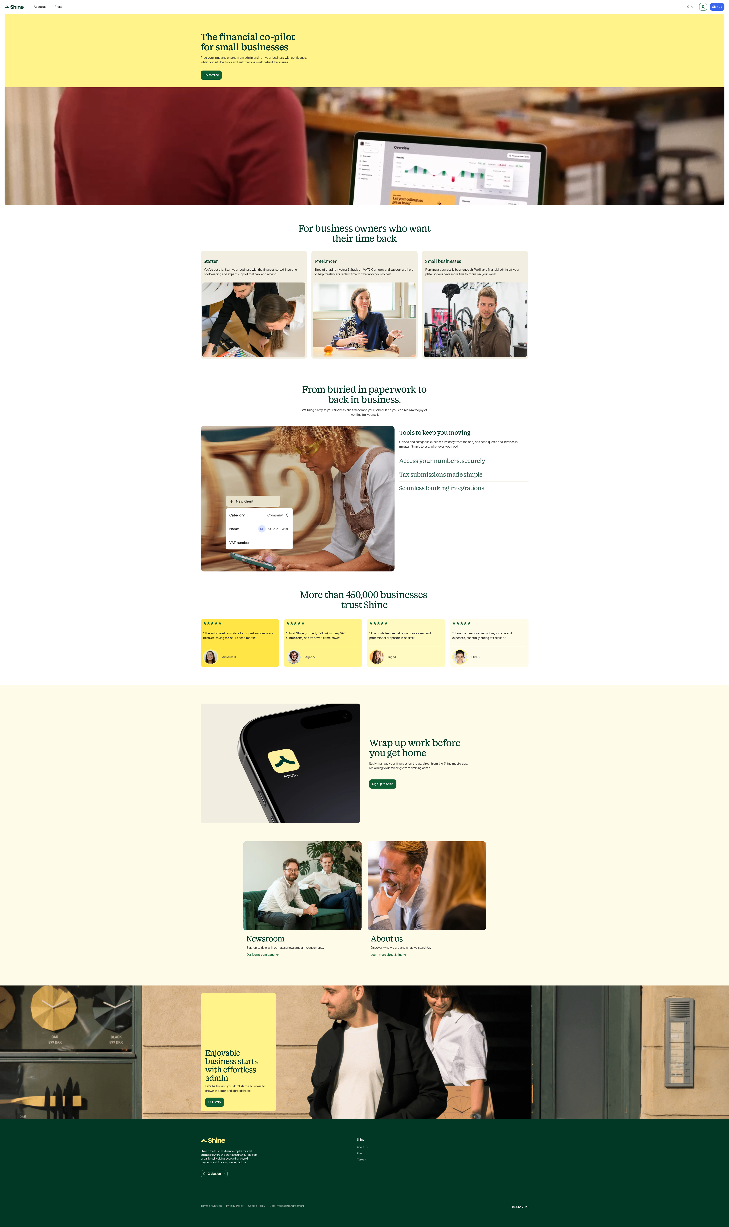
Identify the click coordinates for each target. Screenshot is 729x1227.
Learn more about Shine (387, 955)
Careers (362, 1159)
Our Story (214, 1102)
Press (360, 1153)
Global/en (214, 1174)
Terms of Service (211, 1205)
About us (362, 1147)
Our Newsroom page (260, 955)
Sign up (717, 7)
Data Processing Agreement (287, 1205)
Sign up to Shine (382, 784)
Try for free (211, 75)
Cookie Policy (256, 1205)
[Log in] (703, 7)
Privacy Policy (234, 1205)
